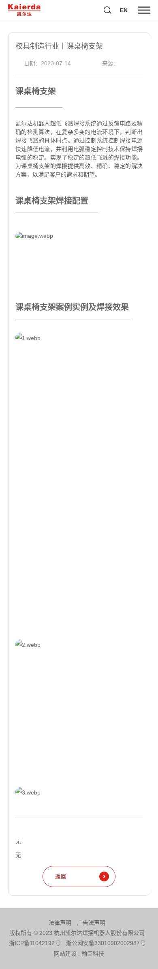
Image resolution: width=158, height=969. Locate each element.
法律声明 (60, 922)
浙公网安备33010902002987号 (105, 943)
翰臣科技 (92, 953)
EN (124, 10)
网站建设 (65, 953)
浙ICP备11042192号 (34, 943)
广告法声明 (91, 922)
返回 (60, 876)
